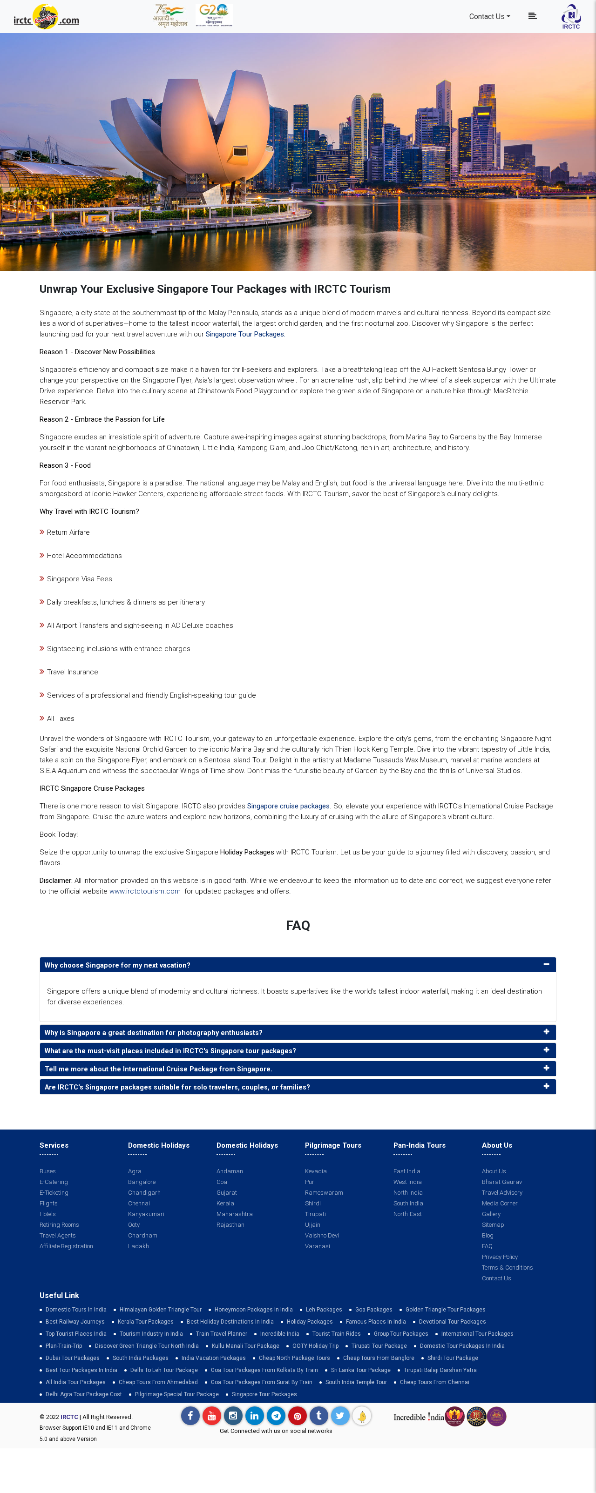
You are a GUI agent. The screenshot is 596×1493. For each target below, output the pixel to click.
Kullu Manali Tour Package (245, 1346)
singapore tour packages (264, 1394)
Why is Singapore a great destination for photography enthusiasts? (154, 1033)
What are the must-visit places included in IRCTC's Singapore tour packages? (170, 1051)
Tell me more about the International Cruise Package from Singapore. (158, 1069)
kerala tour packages (146, 1321)
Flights (49, 1203)
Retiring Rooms (59, 1224)
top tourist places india (76, 1334)
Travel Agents (58, 1235)
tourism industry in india (151, 1334)
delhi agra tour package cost (84, 1394)
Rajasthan (230, 1224)
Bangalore (142, 1181)
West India (407, 1181)
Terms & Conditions (507, 1267)
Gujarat (227, 1192)
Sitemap (493, 1224)
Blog (488, 1235)
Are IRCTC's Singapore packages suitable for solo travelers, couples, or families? (177, 1087)
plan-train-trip (64, 1346)
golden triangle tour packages (446, 1309)
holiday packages (310, 1321)
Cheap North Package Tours (294, 1358)
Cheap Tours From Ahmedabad (158, 1382)
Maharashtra (235, 1214)
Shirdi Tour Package (452, 1358)
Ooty (134, 1224)
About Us (494, 1171)
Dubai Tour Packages (73, 1358)
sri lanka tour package (361, 1370)
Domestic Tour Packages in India (462, 1346)
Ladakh (138, 1246)
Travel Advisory (502, 1192)
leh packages (324, 1309)
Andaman (230, 1171)
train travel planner (221, 1334)
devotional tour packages (452, 1321)
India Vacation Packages (214, 1358)
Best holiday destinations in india (230, 1321)
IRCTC (69, 1416)
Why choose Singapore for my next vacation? (117, 965)
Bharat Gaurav (502, 1181)
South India (408, 1203)
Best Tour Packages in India (81, 1370)
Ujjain (312, 1224)
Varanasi (317, 1246)
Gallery (491, 1214)
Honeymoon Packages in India (254, 1309)
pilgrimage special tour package (177, 1394)
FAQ (487, 1246)
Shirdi (313, 1203)
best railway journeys (75, 1321)
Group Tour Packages (401, 1334)
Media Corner (500, 1203)
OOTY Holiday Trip (315, 1346)
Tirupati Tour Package (379, 1346)
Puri (310, 1181)
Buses (48, 1171)
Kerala (225, 1203)
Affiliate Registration (66, 1246)
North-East (407, 1214)
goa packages (374, 1309)
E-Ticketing (54, 1192)
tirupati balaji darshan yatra (440, 1370)
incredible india (279, 1334)
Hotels (48, 1214)
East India (406, 1171)
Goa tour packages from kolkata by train (264, 1370)
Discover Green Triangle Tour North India (147, 1346)
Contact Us (487, 16)
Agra (135, 1171)
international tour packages (477, 1334)
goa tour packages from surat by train (261, 1382)
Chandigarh (144, 1192)
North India (408, 1192)
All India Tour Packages (76, 1382)
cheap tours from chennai (434, 1382)
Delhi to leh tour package (164, 1370)
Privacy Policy (500, 1256)
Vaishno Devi (322, 1235)
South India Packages (141, 1358)
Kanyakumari (146, 1214)
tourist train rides (336, 1334)
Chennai (139, 1203)
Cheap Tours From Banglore (378, 1358)
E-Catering (54, 1181)
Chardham (142, 1235)
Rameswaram (324, 1192)
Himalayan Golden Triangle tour (161, 1309)
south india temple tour (356, 1382)
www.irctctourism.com (145, 891)
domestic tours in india (76, 1309)
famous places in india (376, 1321)
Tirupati (315, 1214)
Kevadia (316, 1171)
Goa (222, 1181)
